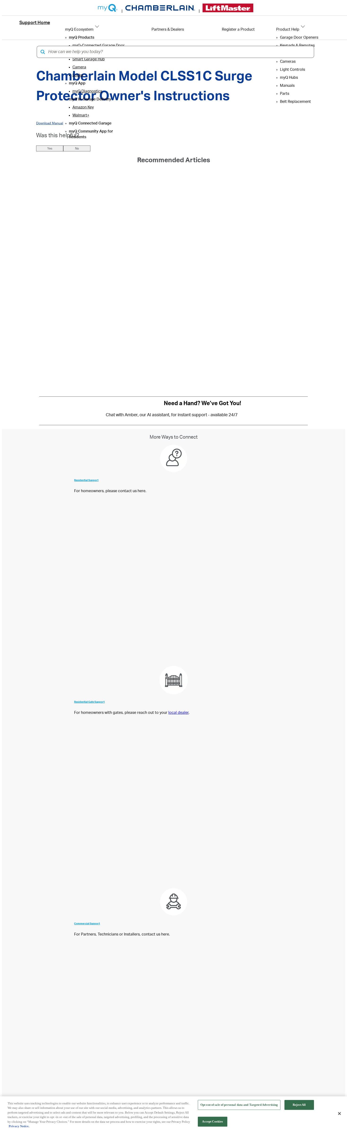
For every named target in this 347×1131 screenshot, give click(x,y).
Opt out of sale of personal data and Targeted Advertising (239, 1105)
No (77, 148)
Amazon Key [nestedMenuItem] (83, 107)
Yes (49, 148)
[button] (42, 52)
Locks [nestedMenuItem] (77, 75)
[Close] (339, 1113)
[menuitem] (81, 37)
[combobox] (179, 52)
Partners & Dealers (168, 29)
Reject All (299, 1105)
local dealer (178, 713)
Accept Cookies (212, 1121)
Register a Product (238, 29)
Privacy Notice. (19, 1126)
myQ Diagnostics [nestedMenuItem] (87, 91)
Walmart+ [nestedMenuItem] (80, 115)
